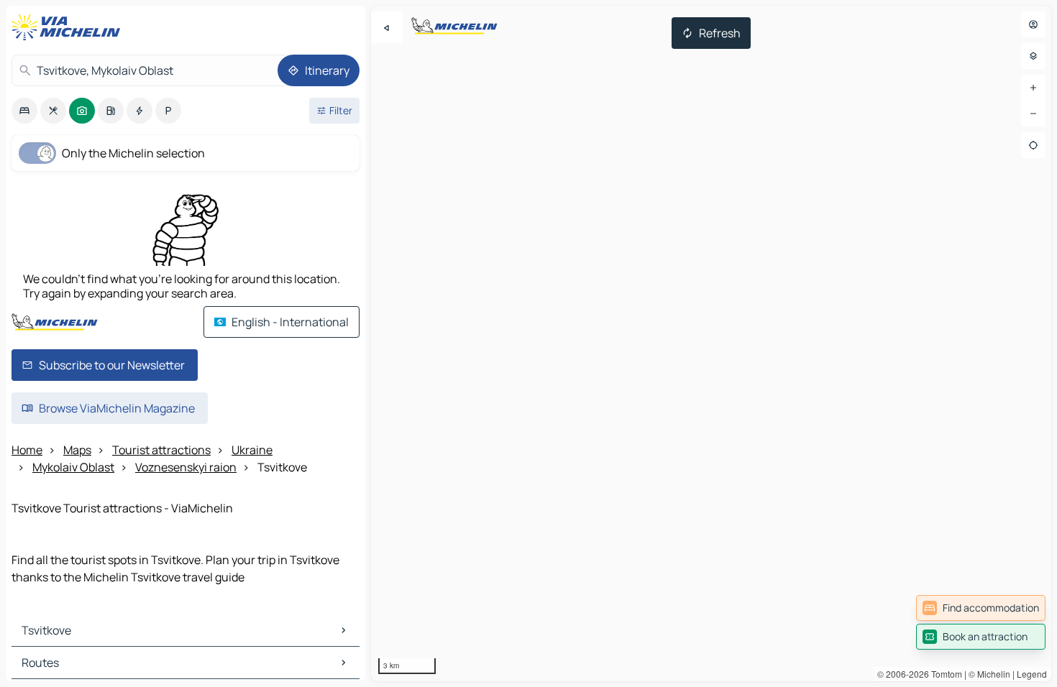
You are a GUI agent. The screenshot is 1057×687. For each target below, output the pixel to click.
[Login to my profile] (1033, 24)
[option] (24, 111)
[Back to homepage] (69, 27)
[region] (711, 343)
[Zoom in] (1033, 88)
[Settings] (1033, 56)
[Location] (1033, 145)
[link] (980, 608)
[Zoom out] (1033, 113)
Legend (1032, 674)
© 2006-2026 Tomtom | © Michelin (943, 674)
